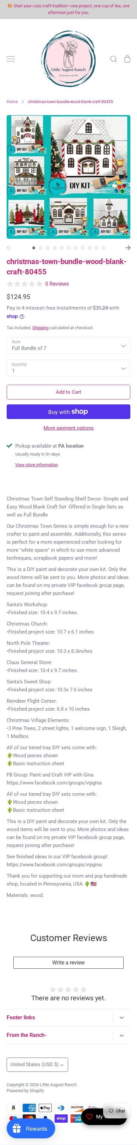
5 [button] (61, 247)
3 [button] (47, 247)
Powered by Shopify (25, 1090)
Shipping (40, 327)
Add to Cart (68, 392)
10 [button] (96, 247)
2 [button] (40, 247)
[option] (68, 177)
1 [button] (33, 247)
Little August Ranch (58, 1084)
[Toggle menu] (10, 59)
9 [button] (89, 247)
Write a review (68, 962)
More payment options (69, 428)
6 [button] (68, 247)
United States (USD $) (34, 1065)
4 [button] (54, 247)
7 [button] (75, 247)
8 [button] (82, 247)
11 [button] (103, 247)
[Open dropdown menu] (121, 1017)
